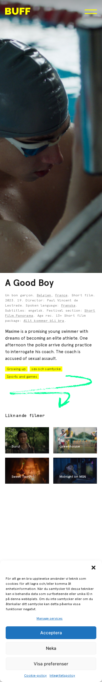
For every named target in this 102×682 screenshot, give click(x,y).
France (61, 295)
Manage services (50, 618)
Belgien (44, 295)
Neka (51, 648)
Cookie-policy (35, 675)
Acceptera (51, 632)
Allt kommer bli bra (44, 321)
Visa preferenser (51, 663)
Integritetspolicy (62, 675)
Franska (68, 305)
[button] (93, 567)
